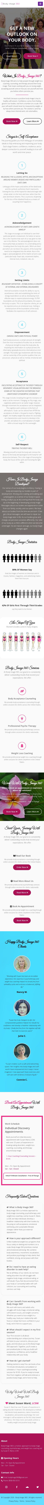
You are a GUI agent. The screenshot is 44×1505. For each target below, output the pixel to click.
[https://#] (22, 165)
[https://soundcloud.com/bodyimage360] (27, 1487)
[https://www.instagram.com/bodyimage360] (6, 1487)
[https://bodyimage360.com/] (10, 3)
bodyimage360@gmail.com (18, 1477)
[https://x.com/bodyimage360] (38, 1487)
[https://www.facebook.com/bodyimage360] (17, 1487)
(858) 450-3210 (14, 1480)
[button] (40, 4)
